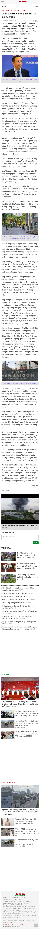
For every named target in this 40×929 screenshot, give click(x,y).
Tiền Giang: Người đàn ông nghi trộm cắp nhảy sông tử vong (28, 577)
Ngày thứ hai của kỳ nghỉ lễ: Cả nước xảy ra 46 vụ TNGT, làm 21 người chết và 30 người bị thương (19, 812)
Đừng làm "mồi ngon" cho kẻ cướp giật (15, 599)
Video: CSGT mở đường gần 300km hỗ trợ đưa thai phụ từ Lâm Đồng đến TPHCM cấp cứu (27, 831)
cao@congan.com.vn (12, 919)
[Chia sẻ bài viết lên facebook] (33, 20)
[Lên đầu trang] (36, 925)
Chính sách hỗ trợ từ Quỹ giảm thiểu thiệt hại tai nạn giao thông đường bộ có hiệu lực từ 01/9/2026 (26, 724)
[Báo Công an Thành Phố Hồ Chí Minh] (22, 2)
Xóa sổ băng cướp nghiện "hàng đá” (15, 593)
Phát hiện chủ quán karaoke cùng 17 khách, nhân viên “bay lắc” (26, 555)
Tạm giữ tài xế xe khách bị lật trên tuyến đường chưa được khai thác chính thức (26, 821)
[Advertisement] (20, 653)
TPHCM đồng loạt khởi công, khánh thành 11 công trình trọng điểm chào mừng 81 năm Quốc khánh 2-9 (19, 704)
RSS (37, 6)
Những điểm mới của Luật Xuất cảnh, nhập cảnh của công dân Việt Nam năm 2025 (26, 734)
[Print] (37, 20)
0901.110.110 (19, 924)
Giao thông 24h (8, 783)
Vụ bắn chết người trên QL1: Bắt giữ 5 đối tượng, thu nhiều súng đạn (27, 566)
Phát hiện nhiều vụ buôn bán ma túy (14, 596)
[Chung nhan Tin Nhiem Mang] (11, 926)
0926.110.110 (11, 924)
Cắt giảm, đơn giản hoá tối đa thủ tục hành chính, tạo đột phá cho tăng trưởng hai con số (26, 713)
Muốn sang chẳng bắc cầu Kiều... (13, 603)
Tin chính (5, 675)
